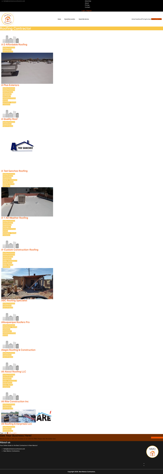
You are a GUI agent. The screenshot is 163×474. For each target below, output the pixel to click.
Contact (87, 7)
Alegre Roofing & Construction (18, 349)
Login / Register (87, 10)
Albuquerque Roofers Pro (15, 322)
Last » (15, 433)
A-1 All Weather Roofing (14, 217)
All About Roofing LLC (13, 371)
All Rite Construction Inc (15, 401)
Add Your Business (157, 437)
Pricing (87, 5)
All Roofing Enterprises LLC (16, 423)
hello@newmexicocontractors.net (14, 449)
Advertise (88, 1)
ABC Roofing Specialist (14, 300)
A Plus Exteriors (10, 85)
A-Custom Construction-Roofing (19, 249)
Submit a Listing (156, 19)
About (87, 3)
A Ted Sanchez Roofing (14, 170)
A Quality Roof (9, 119)
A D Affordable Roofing (14, 44)
